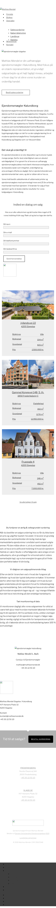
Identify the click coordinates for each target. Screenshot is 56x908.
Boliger (8, 867)
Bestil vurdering (40, 739)
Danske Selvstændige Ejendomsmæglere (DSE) (32, 833)
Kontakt (8, 890)
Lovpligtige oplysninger (28, 838)
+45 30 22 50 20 (28, 778)
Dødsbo (13, 883)
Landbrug (14, 880)
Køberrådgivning (17, 877)
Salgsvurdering (16, 874)
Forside (8, 864)
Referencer (10, 887)
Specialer (9, 870)
